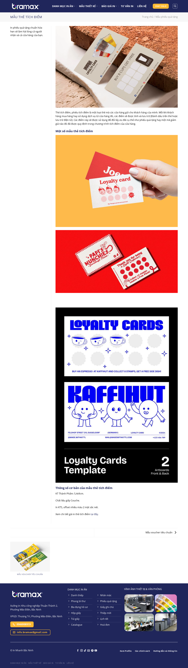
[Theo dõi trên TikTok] (85, 650)
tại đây (94, 514)
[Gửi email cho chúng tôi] (88, 650)
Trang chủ (147, 16)
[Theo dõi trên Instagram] (81, 650)
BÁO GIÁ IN (108, 6)
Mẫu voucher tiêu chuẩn (159, 532)
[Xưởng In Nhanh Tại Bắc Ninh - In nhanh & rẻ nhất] (25, 6)
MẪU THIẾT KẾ (87, 6)
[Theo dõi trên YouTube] (96, 650)
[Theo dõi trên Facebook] (78, 650)
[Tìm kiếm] (175, 6)
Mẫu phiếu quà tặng (167, 16)
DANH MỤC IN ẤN (62, 6)
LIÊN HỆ (141, 6)
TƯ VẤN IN (127, 6)
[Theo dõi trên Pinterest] (92, 650)
